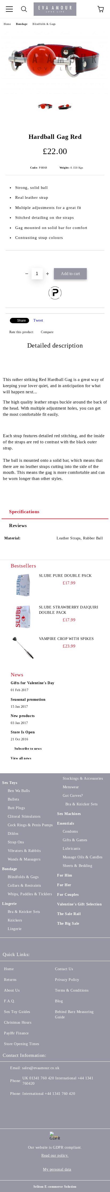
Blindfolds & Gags (44, 23)
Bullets (13, 799)
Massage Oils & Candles (83, 857)
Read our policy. (55, 1155)
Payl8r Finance (16, 1033)
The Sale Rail (69, 914)
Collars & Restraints (24, 885)
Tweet (38, 320)
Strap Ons (16, 842)
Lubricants (71, 849)
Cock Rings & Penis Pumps (30, 825)
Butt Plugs (16, 808)
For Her (64, 885)
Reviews (18, 525)
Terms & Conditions (71, 990)
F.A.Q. (9, 1001)
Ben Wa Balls (19, 791)
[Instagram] (33, 1104)
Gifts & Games (75, 840)
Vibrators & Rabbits (24, 851)
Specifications (24, 511)
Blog (59, 1001)
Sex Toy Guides (17, 1012)
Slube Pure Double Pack (65, 576)
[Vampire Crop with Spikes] (23, 648)
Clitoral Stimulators (24, 816)
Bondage (21, 23)
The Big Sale (68, 923)
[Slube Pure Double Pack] (23, 585)
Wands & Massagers (24, 859)
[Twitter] (21, 1104)
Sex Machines (69, 814)
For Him (64, 875)
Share (21, 320)
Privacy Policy (67, 980)
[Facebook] (9, 1104)
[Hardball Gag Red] (55, 93)
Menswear (71, 787)
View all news (21, 758)
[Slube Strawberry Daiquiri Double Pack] (23, 617)
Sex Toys (9, 783)
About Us (11, 990)
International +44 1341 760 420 (48, 1094)
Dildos (13, 834)
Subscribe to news (28, 749)
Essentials (65, 823)
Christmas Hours (17, 1022)
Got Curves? (73, 796)
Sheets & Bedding (77, 866)
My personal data (57, 1169)
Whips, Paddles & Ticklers (30, 894)
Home (7, 23)
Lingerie (9, 904)
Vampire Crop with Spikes (66, 639)
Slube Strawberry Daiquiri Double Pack (69, 610)
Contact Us (64, 969)
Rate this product (21, 332)
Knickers (15, 920)
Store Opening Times (21, 1044)
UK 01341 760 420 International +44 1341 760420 (57, 1081)
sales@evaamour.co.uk (40, 1068)
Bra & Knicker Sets (24, 912)
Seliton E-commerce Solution (55, 1187)
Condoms (70, 831)
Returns (10, 980)
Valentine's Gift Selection (79, 904)
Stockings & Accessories (83, 778)
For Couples (67, 895)
